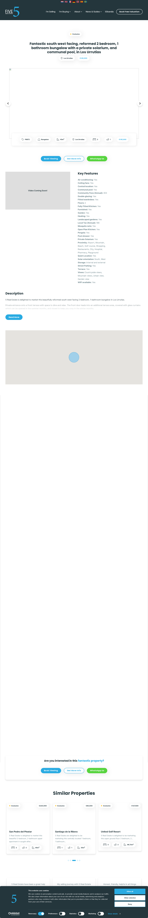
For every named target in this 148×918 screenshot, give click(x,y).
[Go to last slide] (8, 103)
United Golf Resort (110, 831)
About (77, 11)
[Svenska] (85, 1)
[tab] (68, 860)
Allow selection (130, 898)
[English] (66, 1)
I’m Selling (50, 11)
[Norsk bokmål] (77, 1)
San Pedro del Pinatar (20, 831)
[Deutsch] (74, 1)
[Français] (70, 1)
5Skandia (109, 11)
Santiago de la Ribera (66, 831)
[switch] (62, 913)
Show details (113, 914)
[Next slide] (140, 103)
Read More (14, 317)
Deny (130, 904)
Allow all (130, 891)
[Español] (81, 1)
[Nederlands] (62, 1)
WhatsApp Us (97, 158)
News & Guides (93, 11)
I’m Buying (64, 11)
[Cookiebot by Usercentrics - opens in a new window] (14, 913)
